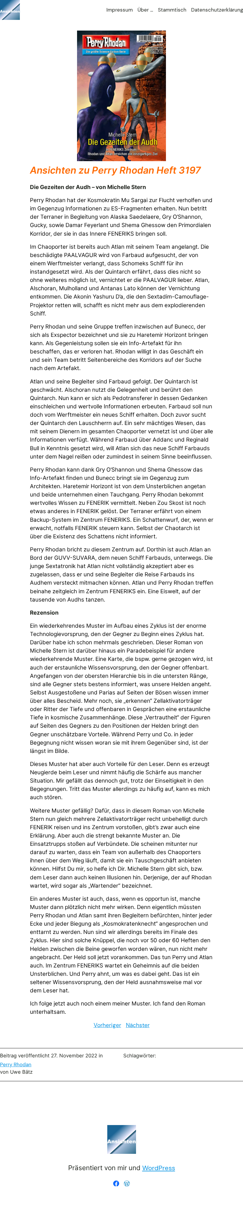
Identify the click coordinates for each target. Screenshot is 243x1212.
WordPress (158, 1168)
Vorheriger (107, 1025)
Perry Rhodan (15, 1064)
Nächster (138, 1025)
